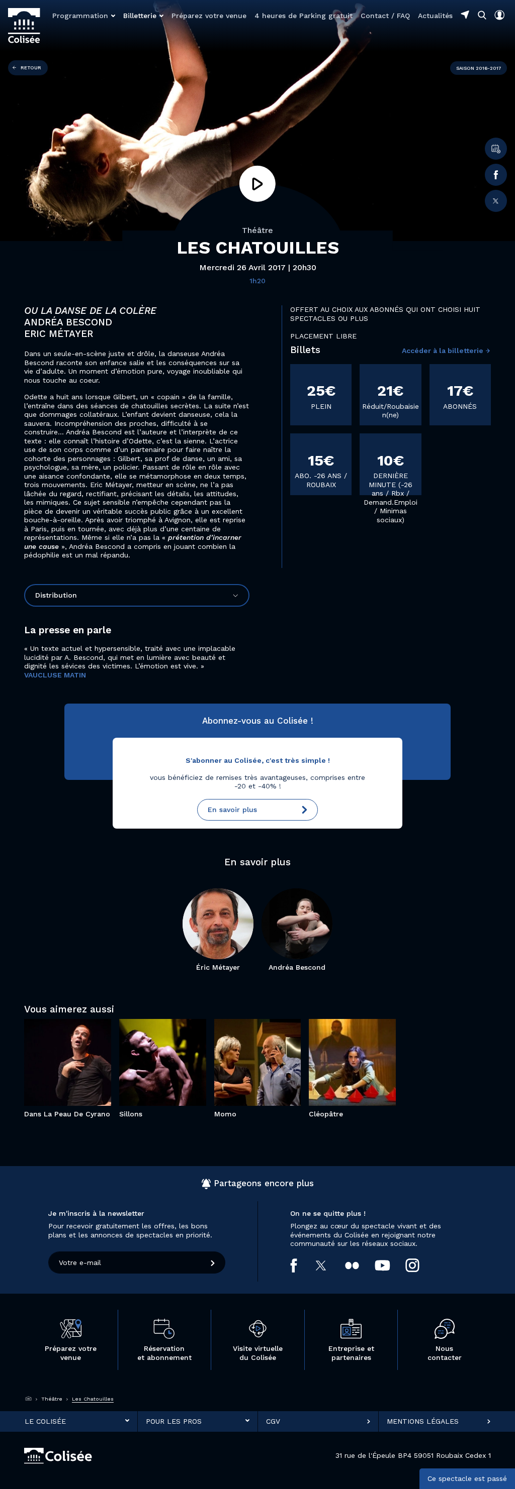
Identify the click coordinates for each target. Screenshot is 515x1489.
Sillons (163, 1032)
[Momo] (243, 1075)
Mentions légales (423, 1421)
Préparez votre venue (208, 16)
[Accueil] (28, 1399)
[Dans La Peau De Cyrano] (53, 1085)
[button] (83, 15)
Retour (31, 67)
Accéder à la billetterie (442, 351)
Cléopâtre (352, 1037)
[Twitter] (496, 201)
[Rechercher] (481, 15)
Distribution (56, 595)
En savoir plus (232, 810)
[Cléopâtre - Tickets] (367, 1075)
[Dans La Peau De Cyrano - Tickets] (82, 1085)
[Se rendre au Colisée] (465, 14)
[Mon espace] (499, 15)
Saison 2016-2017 (478, 68)
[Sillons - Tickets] (177, 1079)
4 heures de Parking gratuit (303, 16)
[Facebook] (496, 175)
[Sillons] (148, 1079)
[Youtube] (390, 1265)
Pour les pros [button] (174, 1421)
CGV (273, 1421)
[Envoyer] (213, 1262)
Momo (257, 1037)
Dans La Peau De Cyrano (67, 1032)
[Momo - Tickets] (272, 1075)
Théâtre (257, 230)
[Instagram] (420, 1265)
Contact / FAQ (385, 16)
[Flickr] (360, 1265)
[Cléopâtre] (338, 1075)
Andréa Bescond (297, 967)
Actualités (435, 16)
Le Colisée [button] (45, 1421)
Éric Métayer (218, 967)
